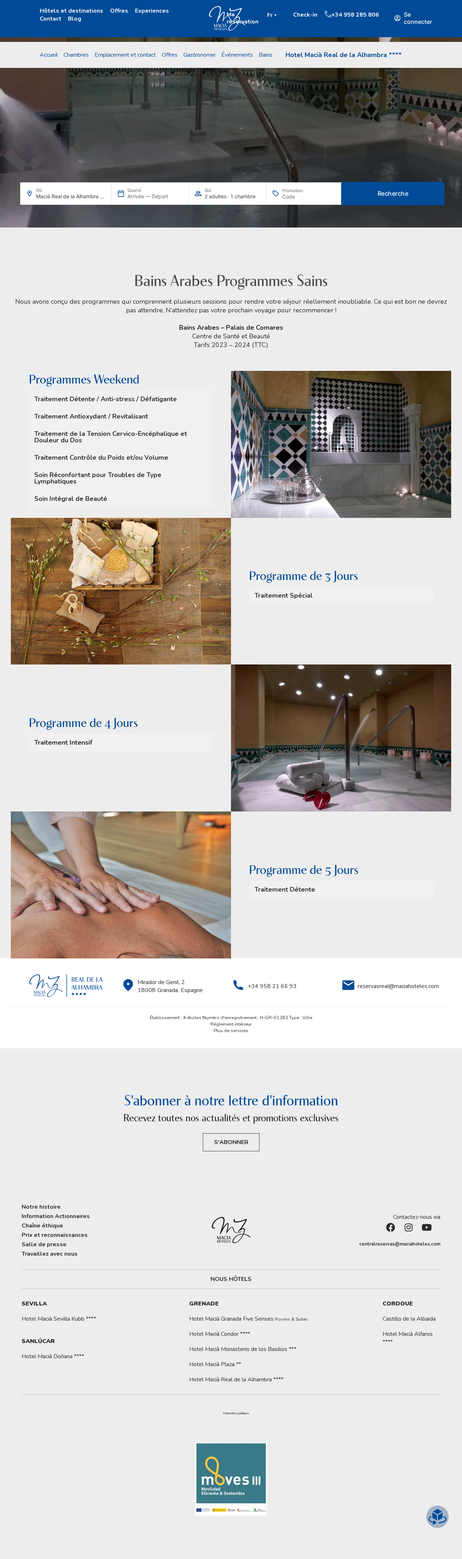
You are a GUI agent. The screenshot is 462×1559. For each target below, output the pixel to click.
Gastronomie (199, 55)
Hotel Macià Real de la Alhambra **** (344, 55)
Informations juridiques (236, 1413)
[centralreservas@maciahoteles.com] (355, 1244)
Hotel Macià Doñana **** (53, 1356)
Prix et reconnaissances (55, 1235)
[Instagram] (413, 1232)
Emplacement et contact (125, 55)
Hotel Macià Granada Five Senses (248, 1319)
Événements (237, 55)
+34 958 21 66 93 (272, 986)
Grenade (204, 1304)
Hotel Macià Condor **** (219, 1334)
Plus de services (231, 1030)
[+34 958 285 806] (328, 14)
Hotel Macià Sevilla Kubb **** (59, 1319)
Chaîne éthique (42, 1226)
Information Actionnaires (56, 1216)
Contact (50, 19)
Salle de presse (44, 1244)
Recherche (393, 194)
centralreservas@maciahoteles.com (399, 1244)
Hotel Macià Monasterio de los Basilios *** (242, 1349)
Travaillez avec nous (50, 1254)
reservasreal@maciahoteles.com (398, 986)
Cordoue (398, 1304)
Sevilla (34, 1304)
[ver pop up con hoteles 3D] (437, 1517)
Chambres (76, 55)
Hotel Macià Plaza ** (215, 1364)
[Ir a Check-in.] (289, 14)
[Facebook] (395, 1232)
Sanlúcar (38, 1341)
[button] (273, 15)
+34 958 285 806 (355, 15)
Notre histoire (41, 1207)
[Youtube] (431, 1232)
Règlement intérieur (231, 1024)
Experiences (152, 11)
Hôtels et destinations (71, 11)
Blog (74, 19)
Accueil (49, 55)
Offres (119, 11)
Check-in (305, 15)
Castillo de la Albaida (409, 1319)
